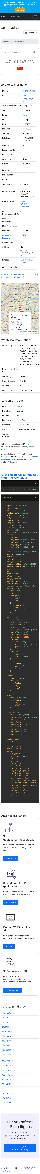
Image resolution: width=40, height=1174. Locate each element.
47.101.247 (5, 1171)
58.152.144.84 (8, 1041)
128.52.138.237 (8, 1102)
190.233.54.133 (8, 1013)
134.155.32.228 (8, 1045)
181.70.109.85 (8, 1093)
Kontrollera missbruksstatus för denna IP (18, 274)
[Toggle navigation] (35, 16)
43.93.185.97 (7, 1031)
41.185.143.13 (8, 1098)
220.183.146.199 (9, 1036)
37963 (22, 242)
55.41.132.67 (7, 1061)
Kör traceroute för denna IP (13, 277)
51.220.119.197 (8, 1079)
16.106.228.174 (8, 1050)
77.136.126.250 (8, 1084)
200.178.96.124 (8, 1054)
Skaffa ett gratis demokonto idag (20, 1148)
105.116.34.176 (8, 1070)
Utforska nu (11, 858)
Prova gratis (11, 902)
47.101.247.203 (28, 91)
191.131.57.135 (8, 1022)
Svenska (31, 32)
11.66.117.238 (8, 1088)
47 (29, 1168)
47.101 (33, 1168)
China (24, 115)
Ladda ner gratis (12, 990)
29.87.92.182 (7, 1027)
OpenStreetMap (24, 332)
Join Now (20, 10)
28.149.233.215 (8, 1018)
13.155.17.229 (8, 1075)
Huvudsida (7, 41)
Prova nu (9, 947)
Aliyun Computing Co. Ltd (28, 98)
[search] (34, 52)
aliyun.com (25, 201)
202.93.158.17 (8, 1065)
